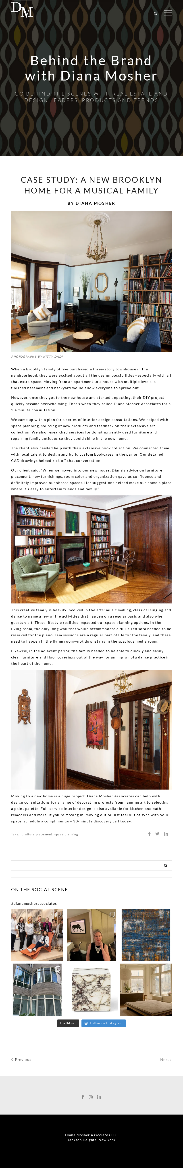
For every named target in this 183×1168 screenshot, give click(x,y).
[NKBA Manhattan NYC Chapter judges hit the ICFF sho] (37, 935)
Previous (22, 1059)
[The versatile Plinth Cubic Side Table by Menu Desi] (91, 990)
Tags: (16, 834)
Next (165, 1059)
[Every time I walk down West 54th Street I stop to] (37, 990)
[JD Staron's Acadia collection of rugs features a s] (146, 935)
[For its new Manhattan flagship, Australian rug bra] (146, 990)
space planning (66, 834)
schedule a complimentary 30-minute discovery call (71, 821)
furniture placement (36, 834)
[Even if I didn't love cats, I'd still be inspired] (91, 935)
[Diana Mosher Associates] (22, 9)
